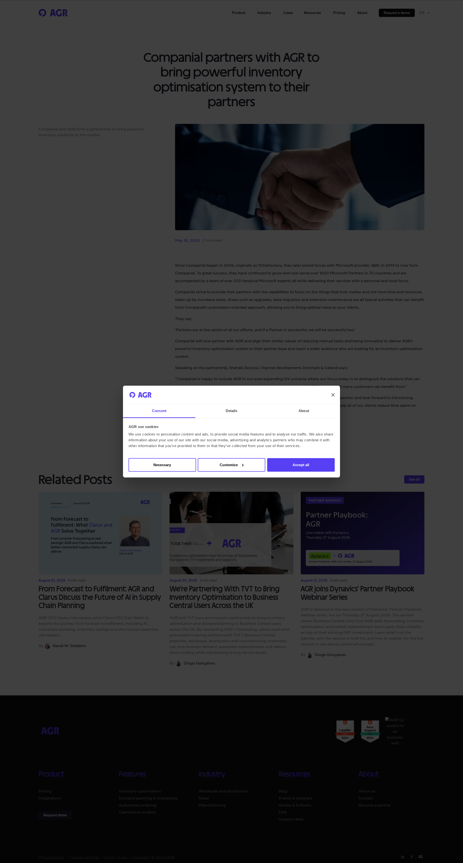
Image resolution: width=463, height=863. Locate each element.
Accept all (301, 465)
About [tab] (304, 411)
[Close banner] (333, 395)
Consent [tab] (159, 411)
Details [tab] (232, 411)
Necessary (162, 465)
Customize (229, 465)
